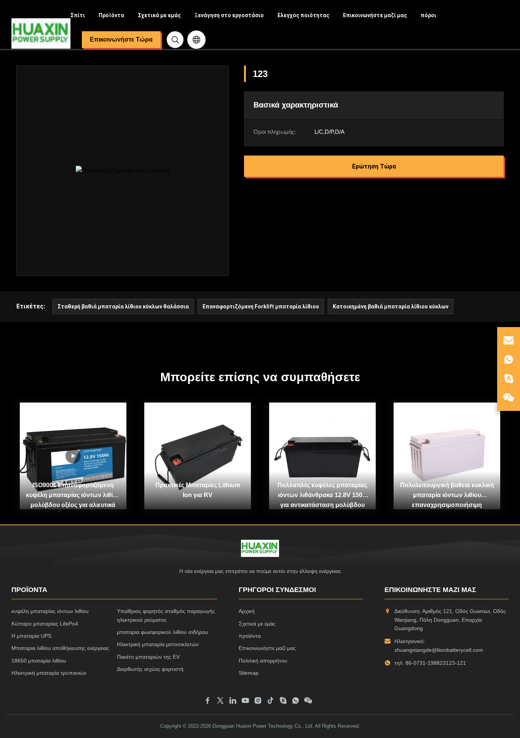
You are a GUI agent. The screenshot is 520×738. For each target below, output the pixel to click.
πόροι (428, 15)
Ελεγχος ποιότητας (303, 15)
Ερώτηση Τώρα (374, 166)
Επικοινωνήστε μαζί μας (375, 15)
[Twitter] (220, 701)
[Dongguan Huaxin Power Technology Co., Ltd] (40, 33)
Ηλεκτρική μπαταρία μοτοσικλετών (158, 644)
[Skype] (283, 701)
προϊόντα (250, 636)
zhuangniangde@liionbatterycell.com (438, 650)
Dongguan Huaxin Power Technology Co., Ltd (262, 726)
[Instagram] (258, 701)
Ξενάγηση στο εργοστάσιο (229, 15)
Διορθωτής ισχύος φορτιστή (150, 669)
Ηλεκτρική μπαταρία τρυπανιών (48, 673)
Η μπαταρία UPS (31, 636)
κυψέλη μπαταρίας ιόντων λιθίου (50, 611)
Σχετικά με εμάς (159, 15)
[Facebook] (208, 701)
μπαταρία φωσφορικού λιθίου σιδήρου (162, 632)
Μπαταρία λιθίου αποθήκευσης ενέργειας (60, 648)
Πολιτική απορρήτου (263, 661)
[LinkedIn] (233, 701)
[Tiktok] (270, 701)
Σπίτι (77, 15)
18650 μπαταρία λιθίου (38, 661)
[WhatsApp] (296, 701)
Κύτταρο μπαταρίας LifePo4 (44, 624)
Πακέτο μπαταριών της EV (148, 657)
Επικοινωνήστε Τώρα (121, 39)
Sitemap (248, 673)
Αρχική (247, 611)
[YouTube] (245, 701)
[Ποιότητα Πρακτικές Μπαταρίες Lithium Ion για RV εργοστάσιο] (197, 456)
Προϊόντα (111, 15)
